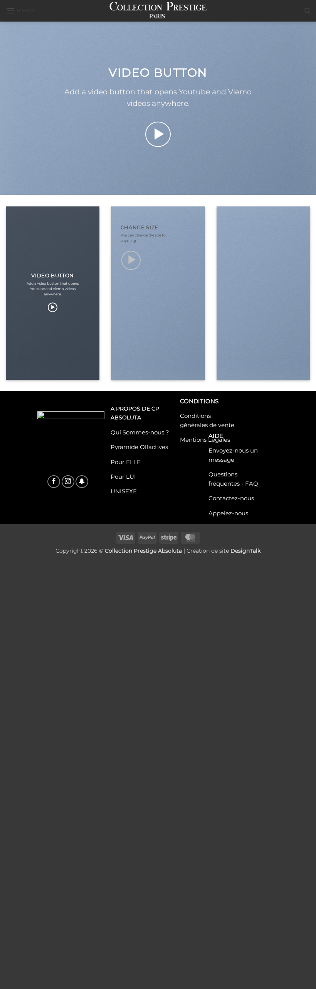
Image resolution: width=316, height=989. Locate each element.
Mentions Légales (205, 439)
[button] (20, 10)
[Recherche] (307, 10)
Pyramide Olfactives (139, 447)
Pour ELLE (126, 461)
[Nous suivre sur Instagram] (68, 481)
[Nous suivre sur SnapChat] (82, 481)
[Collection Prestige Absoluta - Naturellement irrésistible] (158, 11)
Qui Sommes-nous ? (140, 432)
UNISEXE (124, 491)
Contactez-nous (231, 498)
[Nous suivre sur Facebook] (53, 481)
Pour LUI (123, 476)
